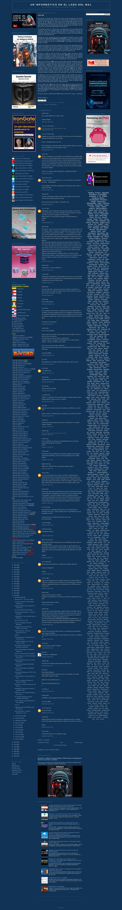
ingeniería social (104, 383)
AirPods (93, 486)
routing (100, 540)
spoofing (105, 280)
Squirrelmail (97, 596)
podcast (94, 268)
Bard (102, 355)
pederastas (101, 610)
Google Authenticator (104, 392)
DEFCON (103, 402)
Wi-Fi (96, 467)
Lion (104, 451)
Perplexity (89, 343)
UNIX (91, 498)
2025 (15, 567)
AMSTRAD (94, 385)
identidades (91, 706)
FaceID (105, 488)
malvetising (90, 708)
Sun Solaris (99, 395)
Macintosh (90, 552)
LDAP (92, 308)
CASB (90, 626)
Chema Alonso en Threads (22, 173)
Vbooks (102, 435)
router (96, 540)
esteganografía (105, 320)
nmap (88, 460)
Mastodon (89, 444)
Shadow (102, 559)
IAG (105, 509)
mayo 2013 (18, 730)
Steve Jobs (98, 413)
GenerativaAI (90, 638)
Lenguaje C (88, 530)
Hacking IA (21, 362)
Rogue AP (89, 497)
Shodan (100, 276)
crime (89, 537)
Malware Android (21, 486)
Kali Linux (101, 311)
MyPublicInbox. (98, 661)
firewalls (107, 517)
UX (94, 498)
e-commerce (102, 378)
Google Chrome (92, 271)
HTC (92, 642)
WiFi (100, 245)
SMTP (90, 465)
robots (105, 313)
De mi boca (104, 629)
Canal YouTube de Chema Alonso (23, 197)
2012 (15, 742)
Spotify (97, 364)
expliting (103, 698)
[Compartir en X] (42, 100)
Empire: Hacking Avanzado (24, 439)
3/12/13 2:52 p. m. (47, 525)
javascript (106, 289)
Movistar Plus (92, 327)
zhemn (43, 154)
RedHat (97, 429)
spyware (106, 430)
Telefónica (106, 203)
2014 (15, 593)
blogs (46, 104)
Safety (98, 675)
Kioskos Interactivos (103, 490)
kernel (92, 397)
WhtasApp (96, 687)
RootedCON (90, 533)
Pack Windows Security (19, 330)
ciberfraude (105, 566)
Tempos (95, 219)
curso (105, 331)
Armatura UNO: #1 (23, 437)
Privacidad (103, 200)
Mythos (97, 495)
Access (89, 521)
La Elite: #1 (21, 428)
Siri (103, 350)
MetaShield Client (100, 491)
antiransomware (97, 401)
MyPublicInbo (105, 659)
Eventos (98, 193)
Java (93, 303)
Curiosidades (53, 104)
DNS (104, 266)
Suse (97, 561)
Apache (96, 262)
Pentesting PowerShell (23, 491)
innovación (92, 240)
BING (107, 259)
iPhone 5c (102, 608)
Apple (96, 215)
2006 (15, 756)
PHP (95, 278)
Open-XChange (94, 666)
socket (94, 717)
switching (104, 519)
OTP (100, 394)
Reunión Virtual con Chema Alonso (24, 161)
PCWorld (98, 292)
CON (107, 255)
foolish (93, 390)
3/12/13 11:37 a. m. (48, 373)
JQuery (101, 649)
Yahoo (94, 360)
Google (93, 201)
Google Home (100, 404)
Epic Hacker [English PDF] (24, 500)
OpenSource (90, 364)
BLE (92, 392)
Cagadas (89, 523)
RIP (91, 671)
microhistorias (91, 292)
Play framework (90, 591)
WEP (89, 600)
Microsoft (92, 229)
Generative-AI (104, 226)
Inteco (106, 645)
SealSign (106, 420)
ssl (108, 313)
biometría (103, 304)
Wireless (103, 283)
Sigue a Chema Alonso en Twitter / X (24, 178)
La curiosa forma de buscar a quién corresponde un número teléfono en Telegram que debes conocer (64, 833)
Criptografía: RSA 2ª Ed (23, 514)
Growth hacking (95, 509)
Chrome (101, 297)
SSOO (106, 594)
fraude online (98, 287)
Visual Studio (96, 422)
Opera (108, 411)
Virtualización (90, 467)
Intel (103, 427)
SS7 (101, 558)
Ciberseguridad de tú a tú (23, 397)
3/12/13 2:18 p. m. (47, 503)
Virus (95, 408)
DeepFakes (106, 254)
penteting (93, 572)
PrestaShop (90, 514)
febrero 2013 (18, 736)
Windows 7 (90, 254)
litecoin (92, 519)
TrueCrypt (90, 516)
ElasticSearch (105, 631)
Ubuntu (93, 285)
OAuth (103, 399)
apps (106, 315)
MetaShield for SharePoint (93, 657)
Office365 (89, 381)
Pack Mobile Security (18, 328)
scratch (106, 469)
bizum (90, 566)
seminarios (89, 504)
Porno (101, 476)
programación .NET (94, 352)
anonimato (91, 318)
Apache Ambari (105, 617)
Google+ (88, 509)
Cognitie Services (104, 628)
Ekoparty (19, 297)
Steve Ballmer (94, 680)
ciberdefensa (104, 481)
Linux (106, 212)
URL (91, 684)
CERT (97, 575)
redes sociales (92, 275)
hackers (105, 210)
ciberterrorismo (91, 430)
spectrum (99, 717)
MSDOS (89, 434)
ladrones (88, 519)
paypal (107, 483)
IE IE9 (105, 257)
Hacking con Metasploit (23, 460)
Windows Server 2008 (103, 455)
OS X (104, 411)
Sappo (99, 477)
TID (100, 324)
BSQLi (94, 402)
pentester (103, 332)
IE (89, 551)
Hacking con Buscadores (23, 543)
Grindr (101, 640)
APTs (108, 519)
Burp (94, 575)
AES (94, 504)
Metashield (90, 369)
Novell (97, 476)
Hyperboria (106, 549)
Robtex (94, 558)
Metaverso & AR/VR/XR (23, 383)
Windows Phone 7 (96, 689)
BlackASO (100, 542)
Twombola (106, 682)
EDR (102, 488)
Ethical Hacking (22, 342)
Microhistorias (21, 521)
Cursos (92, 207)
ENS (105, 374)
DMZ (106, 441)
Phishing (90, 247)
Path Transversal (100, 589)
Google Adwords (105, 638)
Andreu (43, 368)
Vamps (95, 516)
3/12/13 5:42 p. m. (47, 588)
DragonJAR (19, 289)
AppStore (103, 504)
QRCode (104, 556)
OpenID (100, 666)
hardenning (94, 703)
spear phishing (103, 390)
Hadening (101, 642)
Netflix (99, 399)
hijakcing (105, 703)
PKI (105, 434)
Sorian (43, 643)
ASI (93, 617)
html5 (101, 437)
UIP (88, 684)
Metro (107, 657)
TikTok (107, 381)
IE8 (99, 528)
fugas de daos (91, 701)
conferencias (101, 201)
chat (106, 350)
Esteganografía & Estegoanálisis (25, 503)
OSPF (88, 664)
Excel (96, 311)
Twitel (96, 357)
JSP (108, 509)
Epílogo (17, 635)
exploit (100, 257)
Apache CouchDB (91, 619)
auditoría (93, 231)
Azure (96, 318)
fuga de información (104, 334)
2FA (106, 252)
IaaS (102, 582)
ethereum (98, 339)
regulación (90, 484)
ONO (108, 663)
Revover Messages (97, 671)
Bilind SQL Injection (96, 624)
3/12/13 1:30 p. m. (47, 434)
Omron (103, 664)
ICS (101, 451)
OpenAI (98, 282)
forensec (94, 699)
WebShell (106, 685)
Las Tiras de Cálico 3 (23, 379)
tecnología (102, 397)
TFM (108, 561)
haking (91, 608)
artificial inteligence (105, 565)
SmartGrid (106, 677)
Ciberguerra (21, 374)
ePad (105, 694)
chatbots (106, 388)
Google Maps (90, 463)
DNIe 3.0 (100, 507)
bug (107, 233)
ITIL (92, 645)
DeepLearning (104, 341)
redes (104, 231)
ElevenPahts (106, 432)
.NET (88, 276)
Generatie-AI (102, 579)
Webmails (105, 353)
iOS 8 (91, 705)
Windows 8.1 (100, 408)
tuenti (101, 371)
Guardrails (102, 526)
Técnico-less (93, 304)
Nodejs (107, 510)
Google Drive (106, 524)
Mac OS (99, 656)
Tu (102, 598)
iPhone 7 (107, 608)
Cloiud (98, 628)
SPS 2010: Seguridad (22, 549)
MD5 (88, 656)
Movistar (104, 245)
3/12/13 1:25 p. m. (47, 426)
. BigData (106, 614)
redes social (91, 715)
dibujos (98, 320)
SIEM (89, 673)
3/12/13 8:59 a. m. (47, 204)
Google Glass (92, 526)
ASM (92, 449)
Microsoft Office (98, 369)
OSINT (19, 425)
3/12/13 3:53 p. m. (47, 535)
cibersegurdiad (102, 603)
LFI (107, 442)
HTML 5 (101, 509)
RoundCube (91, 594)
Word (100, 601)
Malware (103, 207)
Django (88, 547)
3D (97, 416)
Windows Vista (96, 248)
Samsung (95, 465)
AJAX (101, 615)
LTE (103, 551)
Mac (95, 336)
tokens (103, 255)
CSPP (103, 385)
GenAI (95, 212)
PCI (104, 554)
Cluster (19, 489)
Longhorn (98, 586)
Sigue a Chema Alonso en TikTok (23, 168)
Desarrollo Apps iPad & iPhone (25, 529)
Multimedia (90, 420)
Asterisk (90, 575)
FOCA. (92, 635)
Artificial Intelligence (101, 208)
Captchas (101, 366)
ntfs (103, 708)
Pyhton (105, 531)
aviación (95, 535)
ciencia (88, 483)
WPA (101, 533)
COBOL (101, 575)
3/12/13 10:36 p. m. (48, 691)
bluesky (95, 692)
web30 (102, 484)
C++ (108, 624)
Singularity (89, 561)
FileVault (97, 635)
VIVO (97, 498)
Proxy (93, 313)
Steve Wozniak (101, 444)
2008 (15, 751)
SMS (89, 273)
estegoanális (99, 607)
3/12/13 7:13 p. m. (47, 639)
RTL (108, 556)
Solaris (103, 678)
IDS (102, 442)
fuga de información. (104, 699)
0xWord (14, 764)
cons (106, 271)
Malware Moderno (22, 407)
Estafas (106, 228)
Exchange (98, 547)
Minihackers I (21, 367)
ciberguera (91, 568)
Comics (97, 214)
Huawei (100, 643)
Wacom (89, 685)
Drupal (107, 474)
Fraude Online (20, 542)
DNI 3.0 (99, 629)
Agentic (89, 322)
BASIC (95, 470)
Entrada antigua (78, 742)
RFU (108, 670)
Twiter (98, 682)
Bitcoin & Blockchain (22, 473)
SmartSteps (91, 596)
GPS (93, 276)
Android (91, 215)
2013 (15, 595)
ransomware (90, 334)
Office (97, 303)
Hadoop (100, 463)
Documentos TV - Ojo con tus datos (24, 599)
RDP (103, 394)
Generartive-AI (104, 636)
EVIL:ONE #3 (21, 421)
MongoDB (103, 510)
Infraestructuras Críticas (23, 477)
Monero (97, 510)
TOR (88, 320)
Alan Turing (96, 573)
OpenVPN (89, 512)
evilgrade (93, 570)
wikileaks (106, 348)
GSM (106, 352)
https (99, 301)
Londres (100, 654)
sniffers (105, 373)
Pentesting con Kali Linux (24, 510)
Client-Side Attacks (22, 465)
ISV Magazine (97, 582)
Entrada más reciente (43, 742)
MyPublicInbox (16, 766)
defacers (96, 568)
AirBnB (95, 542)
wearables (101, 614)
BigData (97, 241)
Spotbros (88, 680)
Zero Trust (89, 535)
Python (99, 231)
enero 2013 (18, 739)
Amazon (96, 296)
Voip (105, 338)
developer (97, 294)
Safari (95, 435)
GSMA (90, 427)
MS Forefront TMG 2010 (23, 550)
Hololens (88, 643)
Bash (89, 505)
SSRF (103, 497)
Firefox (95, 266)
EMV (94, 524)
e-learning (105, 568)
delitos (103, 483)
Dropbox (89, 451)
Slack (93, 561)
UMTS (98, 479)
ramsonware (106, 713)
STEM (88, 675)
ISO (89, 645)
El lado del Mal (64, 19)
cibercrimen (96, 243)
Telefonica (88, 479)
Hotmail (107, 360)
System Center (103, 561)
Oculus (99, 664)
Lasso (106, 528)
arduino (96, 371)
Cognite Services (95, 523)
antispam (106, 364)
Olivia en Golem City (24, 372)
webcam (100, 348)
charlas (98, 207)
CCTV (105, 542)
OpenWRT (90, 668)
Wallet (102, 479)
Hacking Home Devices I (24, 377)
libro (106, 264)
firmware (89, 699)
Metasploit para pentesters (26, 524)
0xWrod (94, 615)
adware (104, 324)
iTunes (106, 705)
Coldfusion (90, 524)
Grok (97, 526)
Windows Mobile (91, 446)
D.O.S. (98, 402)
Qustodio (104, 591)
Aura (101, 228)
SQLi (94, 350)
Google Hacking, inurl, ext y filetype (58, 877)
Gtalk (93, 549)
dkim (88, 383)
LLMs (96, 221)
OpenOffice (106, 369)
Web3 (98, 234)
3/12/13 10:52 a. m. (48, 355)
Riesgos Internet (21, 453)
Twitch (105, 598)
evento (104, 409)
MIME (91, 656)
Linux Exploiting (21, 507)
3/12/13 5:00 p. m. (47, 574)
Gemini (90, 269)
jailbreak (90, 278)
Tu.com (101, 359)
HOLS (96, 549)
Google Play (91, 282)
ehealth (90, 423)
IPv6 (103, 259)
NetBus (98, 663)
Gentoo (88, 549)
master (106, 448)
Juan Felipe (45, 507)
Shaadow (97, 559)
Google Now (96, 640)
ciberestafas (90, 306)
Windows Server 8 (105, 689)
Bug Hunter (21, 360)
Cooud (91, 629)
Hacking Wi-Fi (21, 419)
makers (98, 332)
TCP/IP (108, 444)
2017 (15, 586)
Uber (91, 563)
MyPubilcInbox (91, 495)
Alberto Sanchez (46, 539)
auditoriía (90, 692)
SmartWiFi (90, 357)
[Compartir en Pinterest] (45, 100)
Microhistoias (98, 587)
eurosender (107, 696)
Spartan (107, 678)
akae (43, 652)
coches (102, 422)
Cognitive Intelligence (94, 238)
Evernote (89, 579)
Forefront (92, 418)
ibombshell (101, 448)
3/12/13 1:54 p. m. (47, 485)
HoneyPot (96, 490)
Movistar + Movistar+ (97, 659)
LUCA (89, 228)
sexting (97, 397)
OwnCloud (96, 668)
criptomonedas (99, 252)
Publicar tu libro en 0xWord (19, 285)
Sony (107, 514)
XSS (98, 255)
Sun (92, 388)
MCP (106, 551)
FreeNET (97, 579)
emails (95, 696)
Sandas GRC (97, 514)
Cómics (90, 226)
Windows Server (92, 250)
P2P (106, 355)
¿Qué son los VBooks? (19, 335)
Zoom (92, 517)
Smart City (101, 453)
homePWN (96, 608)
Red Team (20, 456)
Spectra (106, 219)
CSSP (100, 626)
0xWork (90, 615)
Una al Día (19, 545)
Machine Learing (105, 656)
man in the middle (105, 570)
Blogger (101, 374)
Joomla (104, 367)
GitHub (92, 359)
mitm (101, 236)
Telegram (90, 297)
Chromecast (91, 577)
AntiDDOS (98, 439)
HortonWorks (102, 580)
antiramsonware (105, 691)
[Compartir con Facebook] (44, 100)
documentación (91, 339)
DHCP (89, 545)
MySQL (106, 278)
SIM (102, 406)
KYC (102, 584)
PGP (95, 376)
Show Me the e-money (23, 426)
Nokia (94, 589)
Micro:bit (94, 554)
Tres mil (17, 705)
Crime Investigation (22, 470)
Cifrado (89, 248)
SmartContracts (95, 283)
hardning (100, 703)
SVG (92, 675)
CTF (94, 488)
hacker (100, 357)
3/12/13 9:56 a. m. (47, 295)
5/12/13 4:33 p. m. (47, 736)
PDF (97, 313)
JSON (102, 528)
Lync (108, 654)
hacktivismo (106, 339)
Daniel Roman (45, 177)
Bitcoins (101, 261)
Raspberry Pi (20, 423)
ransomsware (91, 540)
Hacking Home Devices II (24, 370)
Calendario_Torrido (92, 346)
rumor (96, 715)
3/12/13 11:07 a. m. (48, 364)
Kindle (101, 650)
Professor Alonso (18, 323)
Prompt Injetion (98, 591)
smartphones (106, 540)
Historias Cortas (21, 386)
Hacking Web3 (21, 388)
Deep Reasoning (91, 404)
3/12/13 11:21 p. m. (48, 704)
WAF (106, 435)
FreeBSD (91, 636)
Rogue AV (101, 593)
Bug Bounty (20, 418)
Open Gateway (102, 362)
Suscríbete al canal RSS (21, 192)
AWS (89, 439)
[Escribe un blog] (40, 100)
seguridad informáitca (103, 502)
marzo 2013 (18, 734)
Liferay (105, 652)
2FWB (90, 470)
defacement (97, 483)
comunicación (106, 535)
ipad (95, 255)
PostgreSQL (106, 512)
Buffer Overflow (94, 462)
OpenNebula (106, 666)
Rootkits (95, 444)
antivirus (91, 371)
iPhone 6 (98, 570)
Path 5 (99, 376)
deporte (90, 448)
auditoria (90, 603)
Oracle (103, 282)
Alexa (97, 345)
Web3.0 (99, 516)
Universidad (90, 221)
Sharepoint (107, 429)
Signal (106, 559)
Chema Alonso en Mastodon (22, 181)
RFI (91, 453)
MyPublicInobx (106, 587)
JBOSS (93, 551)
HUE (97, 580)
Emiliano (44, 731)
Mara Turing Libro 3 (22, 411)
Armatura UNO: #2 (23, 435)
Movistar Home (104, 243)
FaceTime (105, 507)
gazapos (101, 701)
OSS (92, 664)
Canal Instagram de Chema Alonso (24, 200)
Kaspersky (98, 551)
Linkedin (90, 353)
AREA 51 (19, 306)
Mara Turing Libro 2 (22, 412)
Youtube (90, 255)
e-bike (100, 568)
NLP (91, 589)
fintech (107, 698)
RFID (106, 427)
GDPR (101, 380)
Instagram (105, 325)
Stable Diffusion (103, 465)
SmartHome (101, 310)
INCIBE (88, 582)
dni (92, 537)
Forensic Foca (104, 425)
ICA (104, 463)
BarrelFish (89, 624)
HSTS (95, 463)
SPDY (97, 673)
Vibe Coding (94, 455)
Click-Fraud (106, 462)
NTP (98, 554)
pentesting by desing (92, 502)
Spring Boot (20, 444)
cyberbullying (90, 437)
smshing (104, 572)
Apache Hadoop (99, 486)
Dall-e (99, 577)
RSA (104, 376)
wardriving (96, 484)
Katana (97, 650)
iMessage (90, 469)
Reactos (90, 558)
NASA (95, 663)
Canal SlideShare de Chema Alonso (24, 195)
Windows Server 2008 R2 (93, 601)
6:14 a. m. (61, 102)
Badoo (105, 622)
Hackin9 (90, 528)
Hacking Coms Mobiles (23, 536)
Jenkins (88, 650)
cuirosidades (95, 694)
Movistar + (101, 271)
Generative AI (91, 259)
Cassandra (105, 626)
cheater (94, 566)
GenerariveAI (97, 636)
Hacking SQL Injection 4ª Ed (24, 533)
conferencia (105, 292)
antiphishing (97, 388)
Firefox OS (102, 635)
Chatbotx (94, 628)
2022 (15, 574)
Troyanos (96, 299)
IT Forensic (19, 300)
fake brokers (105, 607)
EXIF (103, 577)
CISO (99, 385)
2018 (15, 583)
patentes (93, 460)
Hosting (95, 528)
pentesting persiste (106, 710)
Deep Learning (93, 245)
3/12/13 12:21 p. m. (48, 401)
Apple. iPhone (102, 621)
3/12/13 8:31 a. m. (47, 150)
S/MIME (94, 497)
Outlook (101, 420)
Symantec (89, 598)
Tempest (89, 422)
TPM (108, 680)
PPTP (108, 463)
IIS (96, 276)
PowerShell (90, 241)
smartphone (90, 317)
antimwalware (105, 601)
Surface (102, 596)
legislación (100, 336)
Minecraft (90, 659)
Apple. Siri (96, 621)
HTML (90, 350)
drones (97, 383)
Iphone (90, 212)
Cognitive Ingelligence (102, 472)
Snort (94, 678)
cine (108, 324)
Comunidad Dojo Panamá (23, 309)
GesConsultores (97, 638)
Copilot (97, 488)
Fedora (107, 547)
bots (101, 313)
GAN (88, 399)
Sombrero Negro (21, 404)
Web (98, 685)
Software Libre (104, 273)
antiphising (97, 565)
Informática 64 (73, 69)
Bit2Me (101, 318)
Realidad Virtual (90, 429)
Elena (43, 405)
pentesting (92, 196)
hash (107, 537)
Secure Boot (91, 559)
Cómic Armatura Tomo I (23, 454)
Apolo (108, 573)
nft (106, 327)
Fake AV (103, 547)
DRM (96, 577)
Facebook (96, 226)
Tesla (88, 498)
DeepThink (105, 545)
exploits (95, 301)
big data (89, 236)
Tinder (94, 479)
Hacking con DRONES (23, 468)
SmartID (108, 453)
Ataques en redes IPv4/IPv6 (24, 531)
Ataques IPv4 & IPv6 (23, 344)
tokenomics (90, 262)
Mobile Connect (103, 418)
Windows (90, 214)
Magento (93, 491)
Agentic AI (97, 355)
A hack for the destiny (23, 467)
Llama (101, 317)
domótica (95, 448)
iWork (97, 500)
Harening (107, 642)
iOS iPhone (96, 705)
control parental (97, 409)
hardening (92, 208)
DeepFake (101, 474)
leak (108, 287)
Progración (89, 670)
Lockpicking (92, 586)
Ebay (106, 577)
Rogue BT (106, 593)
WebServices (101, 563)
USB (93, 378)
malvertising (98, 519)
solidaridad (90, 614)
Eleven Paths (57, 71)
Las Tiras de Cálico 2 (23, 398)
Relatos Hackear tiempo (23, 409)
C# (107, 521)
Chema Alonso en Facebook (22, 186)
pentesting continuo (99, 469)
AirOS (99, 617)
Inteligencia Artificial (98, 198)
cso (92, 483)
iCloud (93, 500)
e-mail (106, 224)
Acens (93, 521)
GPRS (107, 275)
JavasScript (106, 649)
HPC (88, 642)
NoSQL (101, 495)
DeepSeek (92, 338)
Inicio (61, 742)
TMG (105, 680)
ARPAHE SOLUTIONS (22, 315)
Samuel (44, 308)
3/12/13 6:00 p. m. (47, 624)
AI (97, 196)
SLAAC (94, 477)
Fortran (106, 635)
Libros (99, 203)
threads (95, 614)
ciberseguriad (101, 692)
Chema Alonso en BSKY (21, 184)
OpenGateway (97, 381)
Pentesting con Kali (23, 337)
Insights (102, 645)
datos (103, 327)
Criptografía (105, 234)
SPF (103, 381)
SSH (89, 378)
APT (101, 308)
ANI (104, 615)
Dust (92, 348)
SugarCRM (101, 680)
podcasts (89, 266)
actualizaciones (90, 565)
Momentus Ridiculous (95, 387)
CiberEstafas (20, 405)
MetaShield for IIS (91, 587)
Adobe (93, 439)
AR (107, 615)
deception (97, 517)
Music (107, 451)
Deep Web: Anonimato (23, 487)
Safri (102, 675)
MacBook (94, 434)
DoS (98, 442)
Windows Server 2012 (23, 526)
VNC (108, 598)
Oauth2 (104, 387)
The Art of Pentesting (22, 381)
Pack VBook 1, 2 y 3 (18, 341)
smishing (90, 717)
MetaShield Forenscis (98, 552)
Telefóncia (90, 682)
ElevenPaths (99, 205)
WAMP (107, 684)
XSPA (100, 467)
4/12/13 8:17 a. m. (47, 727)
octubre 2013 (18, 718)
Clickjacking (101, 441)
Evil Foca (106, 318)
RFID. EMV (103, 670)
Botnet (96, 334)
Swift (106, 596)
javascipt (91, 538)
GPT (98, 268)
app (102, 388)
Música (107, 236)
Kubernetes (20, 402)
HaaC (97, 451)
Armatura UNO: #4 (23, 432)
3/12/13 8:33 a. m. (47, 173)
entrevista (104, 415)
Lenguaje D (99, 652)
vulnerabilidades (93, 374)
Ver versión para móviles (60, 745)
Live (93, 530)
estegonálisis (100, 696)
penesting (89, 710)
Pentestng (107, 589)
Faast (106, 294)
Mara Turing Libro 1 (22, 414)
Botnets (91, 315)
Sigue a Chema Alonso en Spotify (23, 176)
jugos (106, 706)
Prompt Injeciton (96, 670)
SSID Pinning (105, 673)
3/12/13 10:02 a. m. (48, 304)
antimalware (100, 275)
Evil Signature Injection (98, 633)
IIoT (108, 643)
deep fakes (98, 415)
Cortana (90, 507)
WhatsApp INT (21, 393)
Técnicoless (104, 299)
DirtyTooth (96, 380)
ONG (95, 406)
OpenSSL (100, 434)
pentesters (96, 341)
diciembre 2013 (19, 597)
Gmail (100, 266)
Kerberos (89, 510)
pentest (91, 210)
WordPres (95, 691)
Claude (103, 306)
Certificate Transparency (93, 544)
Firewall (101, 322)
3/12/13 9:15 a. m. (47, 222)
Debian (105, 371)
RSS (95, 348)
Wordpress (91, 280)
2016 (15, 588)
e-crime (98, 285)
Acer (96, 617)
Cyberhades (15, 774)
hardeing (89, 703)
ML (96, 359)
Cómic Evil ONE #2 (23, 442)
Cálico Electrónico (18, 325)
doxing (92, 383)
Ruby (107, 376)
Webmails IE (90, 687)
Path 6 (101, 531)
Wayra (100, 289)
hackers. (106, 701)
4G (89, 449)
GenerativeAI (92, 233)
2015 (15, 590)
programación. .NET (92, 713)
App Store (92, 432)
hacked (106, 290)
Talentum (79, 71)
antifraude (107, 498)
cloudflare (91, 287)
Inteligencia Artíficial (100, 647)
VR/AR (103, 346)
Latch (96, 210)
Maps (93, 510)
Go (88, 476)
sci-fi (97, 390)
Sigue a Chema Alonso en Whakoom (24, 170)
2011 (15, 744)
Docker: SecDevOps (22, 458)
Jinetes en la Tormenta (23, 416)
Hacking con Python (22, 494)
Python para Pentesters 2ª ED (25, 496)
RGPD (88, 671)
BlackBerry (91, 472)
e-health (107, 422)
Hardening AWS (21, 390)
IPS (92, 582)
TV (98, 435)
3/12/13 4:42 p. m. (47, 557)
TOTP (96, 331)
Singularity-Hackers (17, 770)
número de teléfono (102, 538)
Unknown (44, 472)
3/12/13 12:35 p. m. (48, 416)
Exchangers (106, 633)
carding (93, 481)
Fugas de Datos (98, 325)
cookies (98, 458)
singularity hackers (91, 329)
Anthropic (98, 504)
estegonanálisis (97, 537)
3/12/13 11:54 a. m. (48, 390)
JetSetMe (93, 650)
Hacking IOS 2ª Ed (22, 508)
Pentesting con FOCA (23, 505)
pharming (96, 612)
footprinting (104, 329)
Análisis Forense (21, 461)
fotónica (103, 537)
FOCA (101, 219)
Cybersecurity (100, 360)
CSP (97, 626)
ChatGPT (100, 224)
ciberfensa (95, 603)
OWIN (95, 664)
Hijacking (96, 317)
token (96, 308)
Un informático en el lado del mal (61, 4)
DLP (106, 449)
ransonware (105, 612)
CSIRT (93, 626)
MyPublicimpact (16, 768)
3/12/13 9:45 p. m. (47, 665)
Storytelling (20, 391)
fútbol (106, 458)
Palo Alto (89, 556)
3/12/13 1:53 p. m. (47, 468)
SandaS (107, 497)
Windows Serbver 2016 (103, 600)
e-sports (97, 437)
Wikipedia (102, 498)
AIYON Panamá (21, 312)
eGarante (102, 517)
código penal (91, 605)
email (102, 458)
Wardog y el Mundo (22, 517)
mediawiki (96, 708)
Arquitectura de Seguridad (24, 376)
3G (97, 366)
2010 (15, 746)
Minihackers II (21, 365)
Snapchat (103, 514)
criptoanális (89, 694)
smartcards (98, 572)
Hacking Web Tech (22, 482)
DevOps (91, 373)
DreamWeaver (98, 631)
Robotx (104, 671)
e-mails (90, 366)
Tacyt (101, 303)
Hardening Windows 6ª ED (23, 540)
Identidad (101, 212)
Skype (107, 394)
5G (108, 484)
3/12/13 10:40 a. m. (48, 324)
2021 (15, 576)
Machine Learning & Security (24, 447)
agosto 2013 (18, 723)
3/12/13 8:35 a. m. (47, 190)
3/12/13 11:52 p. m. (48, 712)
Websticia (105, 413)
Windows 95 (106, 533)
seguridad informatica (103, 715)
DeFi (108, 402)
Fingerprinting (104, 214)
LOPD (91, 336)
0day (94, 366)
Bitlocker (106, 486)
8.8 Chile (19, 291)
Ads (88, 432)
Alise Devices (103, 573)
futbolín (97, 701)
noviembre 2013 (19, 716)
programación (98, 254)
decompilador (98, 605)
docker (90, 301)
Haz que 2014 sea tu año (21, 620)
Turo (43, 629)
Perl (97, 512)
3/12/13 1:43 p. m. (47, 460)
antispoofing (106, 467)
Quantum (90, 294)
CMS (95, 441)
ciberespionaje (93, 264)
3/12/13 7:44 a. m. (47, 122)
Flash (93, 579)
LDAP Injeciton (90, 652)
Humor (106, 205)
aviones (100, 535)
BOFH (99, 470)
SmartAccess (94, 677)
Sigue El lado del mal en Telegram (24, 165)
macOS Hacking (21, 472)
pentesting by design (96, 710)
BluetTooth (104, 624)
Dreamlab (19, 294)
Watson (94, 685)
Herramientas (105, 248)
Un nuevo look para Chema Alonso (24, 610)
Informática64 (93, 362)
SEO (94, 343)
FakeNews (95, 322)
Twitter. (101, 682)
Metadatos (103, 221)
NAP (88, 589)
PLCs (88, 453)
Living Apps (96, 269)
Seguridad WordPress (23, 479)
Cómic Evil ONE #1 (22, 449)
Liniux (91, 654)
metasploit (96, 236)
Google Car (99, 524)
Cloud (89, 289)
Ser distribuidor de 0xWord (19, 318)
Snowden (98, 678)
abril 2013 (18, 732)
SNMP (99, 497)
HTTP (108, 296)
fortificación (95, 273)
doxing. (100, 694)
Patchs (93, 512)
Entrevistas (95, 222)
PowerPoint (98, 556)
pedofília (106, 708)
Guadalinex (106, 640)
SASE (108, 671)
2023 (15, 572)
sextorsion (106, 437)
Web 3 (101, 685)
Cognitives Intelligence (92, 474)
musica (88, 572)
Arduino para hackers (23, 339)
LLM (100, 210)
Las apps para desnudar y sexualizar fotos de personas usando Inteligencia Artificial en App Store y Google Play (65, 805)
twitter (89, 234)
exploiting (101, 264)
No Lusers (98, 217)
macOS (91, 341)
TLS (88, 455)
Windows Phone (100, 446)
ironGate (102, 706)
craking (106, 692)
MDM (89, 491)
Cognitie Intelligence (105, 523)
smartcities (98, 460)
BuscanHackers (94, 505)
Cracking (106, 276)
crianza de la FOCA (51, 75)
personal (90, 224)
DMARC (95, 507)
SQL (98, 533)
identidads (97, 706)
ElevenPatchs (90, 633)
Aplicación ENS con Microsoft (25, 535)
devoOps (104, 605)
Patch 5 (101, 668)
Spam (94, 234)
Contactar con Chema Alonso (22, 158)
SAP (98, 558)
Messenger (93, 399)
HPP (106, 526)
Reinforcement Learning (93, 593)
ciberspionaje (91, 458)
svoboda (44, 274)
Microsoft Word (95, 493)
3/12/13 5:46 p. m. (47, 604)
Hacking (91, 193)
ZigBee (99, 691)
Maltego (97, 530)
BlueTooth (102, 296)
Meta (100, 411)
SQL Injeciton (101, 594)
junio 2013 (18, 727)
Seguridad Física (93, 261)
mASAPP (102, 500)
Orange (97, 531)
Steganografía (105, 477)
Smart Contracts (91, 395)
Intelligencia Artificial (95, 649)
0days (104, 460)
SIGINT (92, 673)
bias (96, 378)
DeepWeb (105, 416)
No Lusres (104, 663)
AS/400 (89, 617)
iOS (95, 224)
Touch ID (98, 598)
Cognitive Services (102, 240)
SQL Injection (101, 233)
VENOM (103, 684)
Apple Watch (99, 521)
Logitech (95, 654)
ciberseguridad (94, 200)
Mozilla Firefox (97, 353)
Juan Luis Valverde (47, 126)
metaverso (105, 301)
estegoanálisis (91, 416)
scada (88, 385)
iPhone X (90, 610)
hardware (96, 247)
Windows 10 (104, 269)
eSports (88, 570)
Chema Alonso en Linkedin (22, 189)
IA (100, 196)
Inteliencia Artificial (90, 647)
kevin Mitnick (100, 430)
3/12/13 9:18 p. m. (47, 657)
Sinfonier (99, 350)
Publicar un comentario (44, 740)
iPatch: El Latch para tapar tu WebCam (25, 653)
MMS (95, 656)
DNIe (96, 392)
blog (106, 261)
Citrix (102, 294)
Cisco (100, 462)
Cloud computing (104, 262)
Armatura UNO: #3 (23, 433)
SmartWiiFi (89, 678)
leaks (94, 423)
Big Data (19, 384)
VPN (102, 338)
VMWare (95, 563)
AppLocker (106, 619)
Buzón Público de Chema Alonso (23, 163)
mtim (100, 708)
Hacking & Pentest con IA (24, 369)
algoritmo (91, 415)
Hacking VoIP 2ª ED (22, 519)
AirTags (91, 573)
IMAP (107, 580)
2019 (15, 581)
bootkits (89, 500)
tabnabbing (105, 717)
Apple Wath (89, 621)
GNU (93, 451)
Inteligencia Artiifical (96, 584)
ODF (99, 329)
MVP (96, 418)
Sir (104, 675)
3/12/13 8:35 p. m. (47, 648)
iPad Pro (102, 705)
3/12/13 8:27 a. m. (47, 130)
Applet (104, 521)
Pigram (101, 512)
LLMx (95, 652)
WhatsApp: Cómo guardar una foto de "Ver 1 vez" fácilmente (64, 814)
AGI (98, 615)
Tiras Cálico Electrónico (24, 440)
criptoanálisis (98, 373)
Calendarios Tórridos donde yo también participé (50, 69)
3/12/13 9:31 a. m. (47, 261)
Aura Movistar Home (99, 622)
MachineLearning (105, 586)
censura (98, 481)
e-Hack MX (19, 303)
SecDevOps (92, 413)
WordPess (89, 691)
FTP (99, 425)
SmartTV (94, 289)
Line (88, 586)
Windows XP (91, 290)
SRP (100, 673)
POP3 (107, 554)
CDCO (90, 488)
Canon (106, 575)
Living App (89, 296)
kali (102, 285)
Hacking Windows (22, 463)
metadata (100, 278)
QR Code (106, 495)
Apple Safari (99, 432)
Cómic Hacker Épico (22, 493)
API (104, 343)
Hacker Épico (20, 522)
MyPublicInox (105, 661)
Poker (93, 556)
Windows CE (94, 600)
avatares (107, 446)
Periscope (106, 668)
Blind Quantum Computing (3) (56, 886)
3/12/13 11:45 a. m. (48, 382)
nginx (96, 538)
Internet (91, 217)
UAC (99, 304)
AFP (108, 572)
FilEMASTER (45, 529)
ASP (89, 486)
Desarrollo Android (22, 515)
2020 (15, 579)
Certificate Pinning (99, 449)
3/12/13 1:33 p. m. (47, 447)
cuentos (89, 390)
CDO (105, 336)
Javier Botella (45, 561)
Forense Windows (21, 554)
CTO (100, 505)
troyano (102, 352)
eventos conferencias (96, 698)
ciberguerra (99, 290)
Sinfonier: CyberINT (22, 484)
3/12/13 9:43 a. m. (47, 282)
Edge (94, 411)
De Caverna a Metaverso (23, 395)
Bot (98, 423)
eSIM (94, 607)
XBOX (101, 364)
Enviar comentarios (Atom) (52, 749)
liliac (96, 610)
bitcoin (100, 250)
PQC (98, 406)
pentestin (107, 500)
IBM (99, 346)
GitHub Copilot (96, 427)
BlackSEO (103, 345)
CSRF (108, 397)
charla (100, 331)
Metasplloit (102, 657)
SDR (95, 533)
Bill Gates (104, 470)
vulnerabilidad (89, 542)
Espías (92, 547)
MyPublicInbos (91, 661)
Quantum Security (22, 363)
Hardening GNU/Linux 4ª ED (24, 512)
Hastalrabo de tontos (92, 394)
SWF (95, 675)
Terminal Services (99, 315)
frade (98, 699)
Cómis (95, 629)
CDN (109, 542)
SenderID (96, 453)
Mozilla (106, 493)
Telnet (94, 682)
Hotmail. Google (94, 643)
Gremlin (93, 476)
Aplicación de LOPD (22, 552)
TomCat (93, 598)
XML (104, 516)
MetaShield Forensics (105, 530)
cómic (97, 338)
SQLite (105, 406)
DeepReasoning (92, 442)
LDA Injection (107, 650)
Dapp (93, 545)
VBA (99, 684)
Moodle (101, 493)
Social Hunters (21, 400)
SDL (96, 594)
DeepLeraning (91, 631)
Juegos (98, 259)
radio (89, 303)
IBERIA (105, 643)
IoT (108, 266)
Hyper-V (101, 549)
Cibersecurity (106, 505)
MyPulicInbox (89, 663)
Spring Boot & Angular (23, 451)
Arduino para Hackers (22, 446)
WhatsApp (96, 228)
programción (99, 713)
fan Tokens (98, 306)
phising (100, 612)
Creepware (106, 544)
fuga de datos (105, 268)
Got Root (19, 480)
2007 (15, 753)
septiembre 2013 (19, 720)
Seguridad (89, 408)
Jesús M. (44, 208)
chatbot (93, 320)
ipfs (93, 610)
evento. (88, 698)
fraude (102, 241)
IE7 (104, 442)
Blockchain (105, 238)
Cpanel (101, 544)
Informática (96, 645)
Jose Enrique (45, 708)
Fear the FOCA (18, 321)
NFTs (99, 327)
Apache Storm (100, 619)
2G (105, 484)
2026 (15, 565)
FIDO (89, 635)
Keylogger (106, 584)
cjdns (107, 603)
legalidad (90, 325)
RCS (108, 591)
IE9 (97, 411)
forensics (91, 355)
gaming (96, 297)
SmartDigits (100, 677)
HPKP (94, 580)
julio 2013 (17, 725)
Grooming (90, 490)
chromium (99, 566)
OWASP (96, 420)
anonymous (104, 456)
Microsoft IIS (91, 531)
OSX (101, 554)
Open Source (93, 257)
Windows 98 (101, 687)
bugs (107, 247)
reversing (99, 343)
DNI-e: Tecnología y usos (23, 547)
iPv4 (105, 287)
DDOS (100, 416)
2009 (15, 749)
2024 (15, 569)
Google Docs (90, 640)
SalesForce (105, 558)
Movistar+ (95, 324)
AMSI (88, 573)
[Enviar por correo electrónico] (38, 100)
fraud (88, 608)
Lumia (104, 654)
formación (91, 205)
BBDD (108, 504)
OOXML (94, 310)
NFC (105, 380)
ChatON (89, 628)
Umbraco (95, 684)
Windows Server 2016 (23, 346)
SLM (102, 429)
